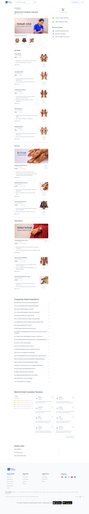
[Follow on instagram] (62, 477)
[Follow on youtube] (72, 477)
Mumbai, (26, 492)
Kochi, (55, 492)
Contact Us (25, 477)
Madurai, (61, 492)
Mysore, (65, 492)
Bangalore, (14, 492)
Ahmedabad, (36, 492)
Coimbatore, (44, 492)
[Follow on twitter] (69, 477)
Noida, (68, 492)
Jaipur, (52, 492)
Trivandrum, (72, 492)
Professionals (10, 479)
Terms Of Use (10, 481)
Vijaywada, (76, 492)
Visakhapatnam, (8, 493)
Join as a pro (75, 2)
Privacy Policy (10, 483)
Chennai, (18, 492)
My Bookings (25, 479)
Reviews (24, 481)
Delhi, (32, 492)
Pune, (30, 492)
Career (8, 488)
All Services (44, 477)
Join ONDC (44, 479)
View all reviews (70, 437)
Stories (24, 483)
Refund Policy (10, 485)
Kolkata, (40, 492)
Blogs (43, 481)
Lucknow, (58, 492)
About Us (9, 477)
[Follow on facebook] (66, 477)
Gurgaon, (48, 492)
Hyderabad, (22, 492)
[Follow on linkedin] (75, 477)
